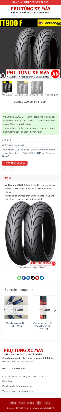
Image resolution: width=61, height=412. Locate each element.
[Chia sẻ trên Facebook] (24, 278)
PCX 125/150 (29, 153)
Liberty (18, 153)
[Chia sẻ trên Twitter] (28, 278)
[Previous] (5, 48)
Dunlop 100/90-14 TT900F (44, 150)
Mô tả (8, 178)
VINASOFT (49, 408)
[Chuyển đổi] (2, 178)
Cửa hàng (18, 95)
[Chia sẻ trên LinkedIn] (42, 278)
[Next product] (5, 169)
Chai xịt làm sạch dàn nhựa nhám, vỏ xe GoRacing (43, 326)
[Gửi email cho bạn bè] (33, 278)
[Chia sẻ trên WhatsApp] (19, 278)
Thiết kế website (31, 408)
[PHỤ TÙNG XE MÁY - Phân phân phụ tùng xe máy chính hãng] (30, 10)
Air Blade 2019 (12, 150)
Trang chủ (7, 95)
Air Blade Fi (25, 150)
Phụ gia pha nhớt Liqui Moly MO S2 (16, 324)
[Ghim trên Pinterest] (37, 278)
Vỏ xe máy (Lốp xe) (34, 95)
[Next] (56, 48)
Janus (11, 153)
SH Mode (40, 153)
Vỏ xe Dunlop (51, 95)
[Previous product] (12, 169)
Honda (4, 153)
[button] (4, 10)
